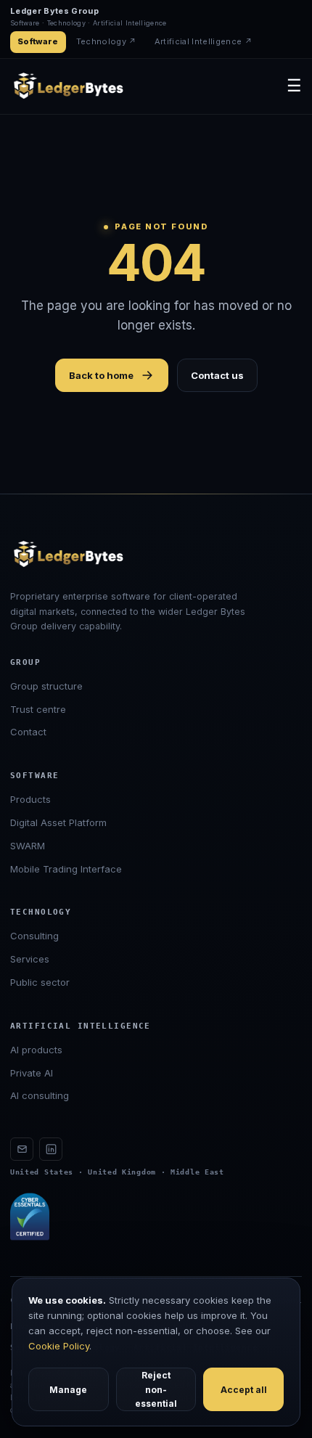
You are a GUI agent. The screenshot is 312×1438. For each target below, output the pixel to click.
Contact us (217, 375)
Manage (68, 1389)
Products (30, 799)
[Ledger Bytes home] (68, 86)
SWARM (27, 845)
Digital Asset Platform (58, 822)
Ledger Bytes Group (54, 11)
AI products (36, 1049)
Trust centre (38, 709)
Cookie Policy (58, 1346)
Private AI (31, 1073)
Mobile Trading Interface (66, 869)
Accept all (244, 1389)
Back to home (101, 375)
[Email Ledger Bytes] (21, 1149)
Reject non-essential (156, 1389)
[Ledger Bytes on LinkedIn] (50, 1149)
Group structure (46, 686)
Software (38, 41)
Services (29, 959)
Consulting (34, 935)
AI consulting (39, 1095)
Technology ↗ (106, 41)
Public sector (40, 982)
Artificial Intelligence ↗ (204, 41)
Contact (28, 732)
